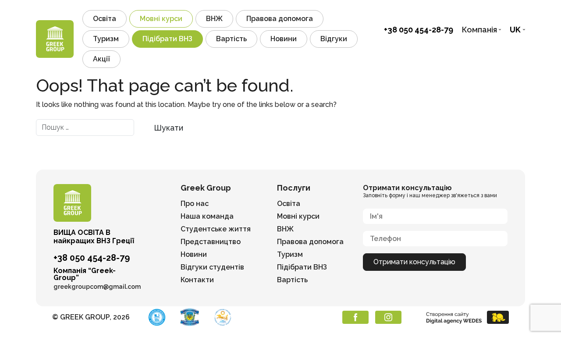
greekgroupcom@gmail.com (97, 286)
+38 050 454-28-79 (418, 29)
